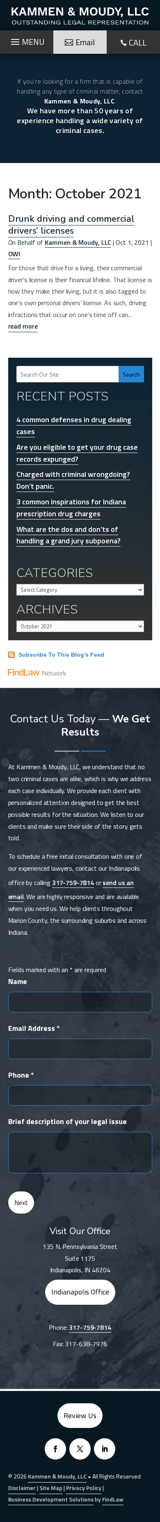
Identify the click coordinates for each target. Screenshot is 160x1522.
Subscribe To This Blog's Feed (61, 654)
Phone (21, 1075)
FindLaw (112, 1499)
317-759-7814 (73, 882)
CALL (137, 42)
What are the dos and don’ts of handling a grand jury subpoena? (68, 535)
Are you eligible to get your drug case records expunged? (77, 452)
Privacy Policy (83, 1487)
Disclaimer (22, 1487)
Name (17, 981)
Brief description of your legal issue (67, 1121)
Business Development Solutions (51, 1499)
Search (131, 374)
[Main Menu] (26, 39)
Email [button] (85, 42)
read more (23, 326)
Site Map (50, 1487)
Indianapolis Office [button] (80, 1291)
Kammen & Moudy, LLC (78, 242)
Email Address (34, 1028)
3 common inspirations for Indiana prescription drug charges (71, 507)
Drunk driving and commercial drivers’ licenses (71, 225)
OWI (14, 254)
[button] (152, 1462)
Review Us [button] (80, 1415)
